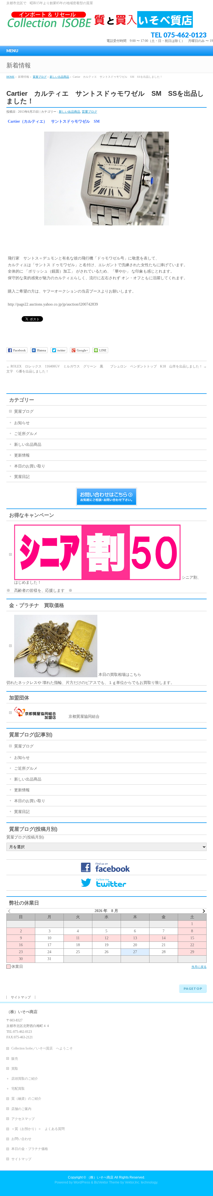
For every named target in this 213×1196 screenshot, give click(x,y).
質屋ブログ (40, 76)
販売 (14, 1059)
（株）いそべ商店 (100, 1177)
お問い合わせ (21, 1139)
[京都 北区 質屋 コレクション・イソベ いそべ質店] (99, 21)
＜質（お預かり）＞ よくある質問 (38, 1129)
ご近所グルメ (25, 434)
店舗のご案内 (21, 1109)
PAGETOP (193, 988)
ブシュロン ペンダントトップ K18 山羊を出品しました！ (158, 366)
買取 (14, 1069)
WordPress (81, 1182)
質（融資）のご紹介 (26, 1099)
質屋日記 (22, 477)
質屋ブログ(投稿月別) (25, 837)
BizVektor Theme (107, 1182)
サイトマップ (21, 997)
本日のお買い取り (29, 466)
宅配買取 (18, 1089)
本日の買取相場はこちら (119, 675)
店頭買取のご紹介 (24, 1079)
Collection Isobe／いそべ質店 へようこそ (42, 1048)
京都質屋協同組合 (78, 716)
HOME (10, 76)
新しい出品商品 (59, 76)
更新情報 (22, 455)
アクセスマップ (23, 1119)
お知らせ (22, 423)
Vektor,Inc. (132, 1182)
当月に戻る (199, 966)
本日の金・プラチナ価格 (29, 1149)
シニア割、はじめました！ (107, 580)
